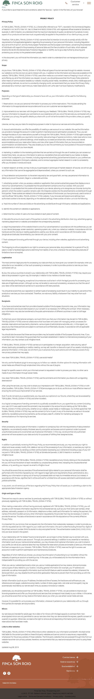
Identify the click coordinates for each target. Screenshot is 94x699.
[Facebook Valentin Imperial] (4, 673)
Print (4, 7)
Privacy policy (58, 696)
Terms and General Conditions (40, 696)
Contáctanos (69, 657)
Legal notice (22, 696)
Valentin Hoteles (9, 683)
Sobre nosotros (67, 662)
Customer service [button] (75, 3)
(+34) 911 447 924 (66, 693)
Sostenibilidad (68, 666)
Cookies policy (70, 696)
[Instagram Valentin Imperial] (8, 673)
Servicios (70, 671)
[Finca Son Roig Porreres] (22, 3)
